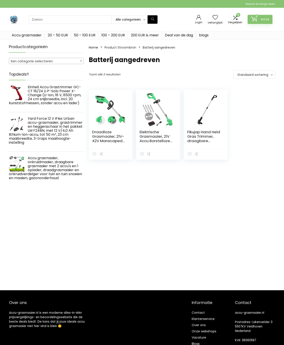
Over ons (199, 325)
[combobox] (46, 61)
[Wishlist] (215, 17)
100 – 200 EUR (113, 35)
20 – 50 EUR (58, 35)
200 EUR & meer (145, 35)
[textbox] (46, 61)
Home (93, 47)
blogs (204, 35)
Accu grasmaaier (27, 35)
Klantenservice (203, 319)
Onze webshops (204, 331)
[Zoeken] (153, 19)
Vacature (199, 337)
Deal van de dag (179, 35)
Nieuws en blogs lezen (260, 4)
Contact (198, 312)
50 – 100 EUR (84, 35)
